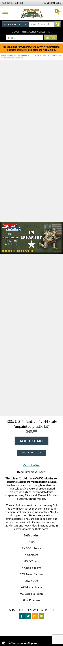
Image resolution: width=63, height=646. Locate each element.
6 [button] (42, 418)
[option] (31, 238)
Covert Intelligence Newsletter (31, 31)
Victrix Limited (31, 465)
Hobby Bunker (32, 13)
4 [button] (33, 418)
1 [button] (20, 418)
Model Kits (22, 55)
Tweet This (28, 616)
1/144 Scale (34, 55)
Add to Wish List (31, 452)
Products (12, 55)
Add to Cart (31, 441)
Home (3, 55)
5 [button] (38, 418)
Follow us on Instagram (22, 643)
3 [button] (29, 418)
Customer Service (13, 3)
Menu (5, 12)
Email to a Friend (41, 616)
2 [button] (24, 418)
